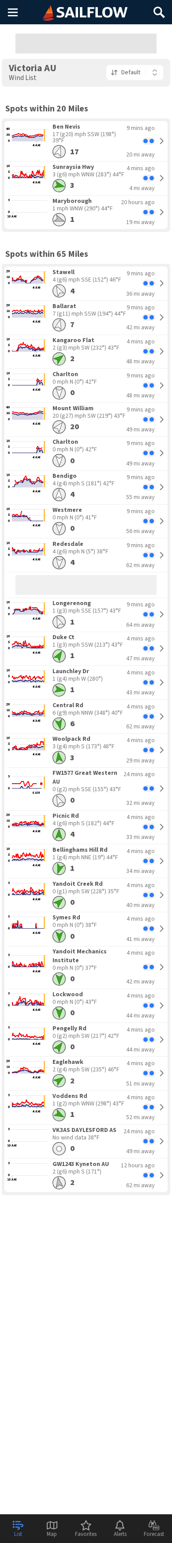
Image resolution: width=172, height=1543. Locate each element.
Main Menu (12, 12)
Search (159, 9)
